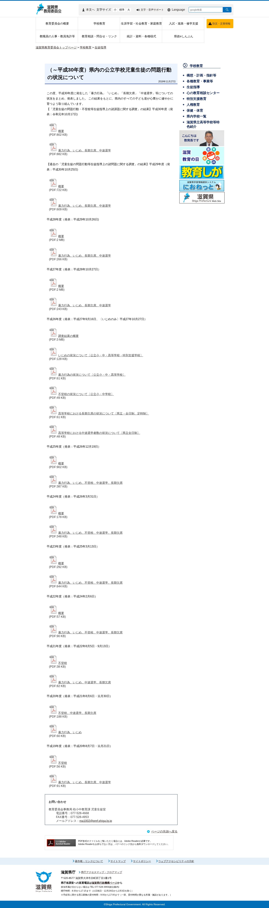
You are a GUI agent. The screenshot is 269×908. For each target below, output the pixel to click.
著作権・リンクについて (89, 861)
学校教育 (85, 47)
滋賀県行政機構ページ (104, 882)
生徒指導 (100, 47)
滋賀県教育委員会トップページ (56, 47)
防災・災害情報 (221, 23)
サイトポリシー (142, 861)
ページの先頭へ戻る (164, 831)
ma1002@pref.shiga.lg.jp (95, 820)
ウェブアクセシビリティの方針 (176, 861)
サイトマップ (118, 861)
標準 (121, 9)
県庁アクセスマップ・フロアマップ (101, 872)
